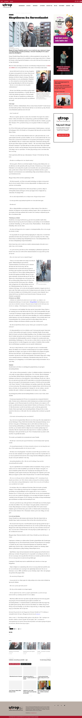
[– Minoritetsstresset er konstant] (15, 670)
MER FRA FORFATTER (26, 664)
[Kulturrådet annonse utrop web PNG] (63, 108)
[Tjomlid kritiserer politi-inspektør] (29, 646)
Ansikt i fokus (18, 13)
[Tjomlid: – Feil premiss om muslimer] (43, 646)
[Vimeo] (64, 705)
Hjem (10, 13)
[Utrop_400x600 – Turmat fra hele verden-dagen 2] (63, 43)
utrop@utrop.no (33, 712)
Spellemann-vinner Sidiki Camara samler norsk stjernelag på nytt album (29, 692)
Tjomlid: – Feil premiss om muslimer (43, 651)
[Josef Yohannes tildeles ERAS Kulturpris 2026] (15, 685)
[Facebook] (55, 705)
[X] (61, 705)
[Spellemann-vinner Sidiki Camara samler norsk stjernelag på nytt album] (29, 685)
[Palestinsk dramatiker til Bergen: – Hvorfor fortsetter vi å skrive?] (29, 670)
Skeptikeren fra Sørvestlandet (14, 651)
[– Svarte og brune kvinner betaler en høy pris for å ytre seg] (44, 670)
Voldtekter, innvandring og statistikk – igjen (18, 659)
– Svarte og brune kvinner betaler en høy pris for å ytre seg (43, 677)
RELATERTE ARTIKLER (14, 664)
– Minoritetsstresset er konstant (15, 676)
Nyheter (13, 13)
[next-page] (31, 695)
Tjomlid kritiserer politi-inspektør (29, 651)
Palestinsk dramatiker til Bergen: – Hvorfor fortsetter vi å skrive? (29, 677)
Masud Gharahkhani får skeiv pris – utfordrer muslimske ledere (43, 692)
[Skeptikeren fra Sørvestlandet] (15, 646)
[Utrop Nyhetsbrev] (63, 142)
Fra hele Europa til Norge (45, 659)
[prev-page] (29, 695)
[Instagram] (58, 705)
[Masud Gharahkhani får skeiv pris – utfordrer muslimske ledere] (44, 685)
